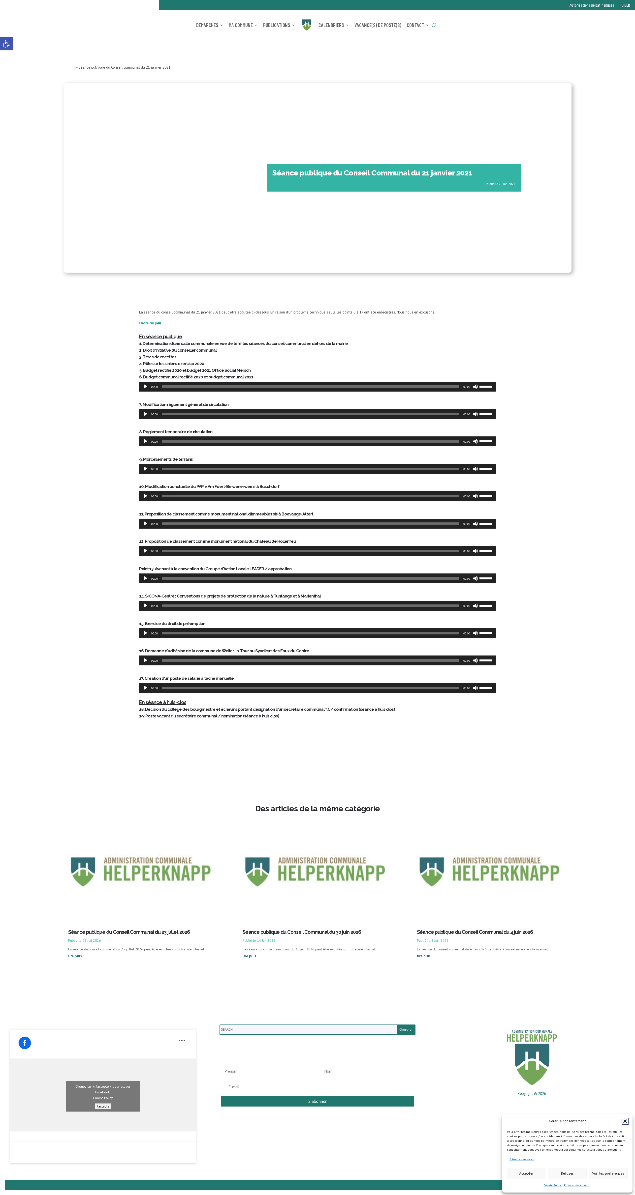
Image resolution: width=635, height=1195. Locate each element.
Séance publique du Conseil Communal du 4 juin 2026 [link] (475, 932)
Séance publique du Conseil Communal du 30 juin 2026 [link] (302, 932)
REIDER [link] (625, 5)
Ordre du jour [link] (150, 323)
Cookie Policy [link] (552, 1185)
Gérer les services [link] (521, 1159)
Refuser (567, 1173)
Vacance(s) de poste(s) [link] (377, 25)
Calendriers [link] (331, 25)
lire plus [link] (75, 956)
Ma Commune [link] (241, 25)
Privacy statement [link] (576, 1185)
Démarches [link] (207, 25)
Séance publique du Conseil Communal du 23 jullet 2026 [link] (129, 932)
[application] (317, 387)
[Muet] (475, 386)
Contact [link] (415, 25)
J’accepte (103, 1106)
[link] (6, 43)
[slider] (486, 386)
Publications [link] (276, 25)
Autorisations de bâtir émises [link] (592, 5)
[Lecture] (145, 386)
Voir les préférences (608, 1173)
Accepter (526, 1173)
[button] (625, 1121)
